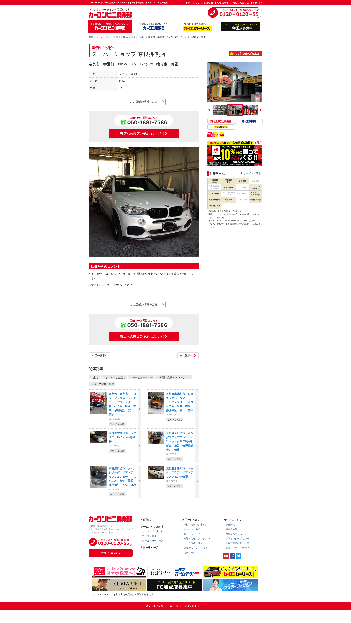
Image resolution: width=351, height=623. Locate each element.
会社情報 (208, 2)
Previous (209, 110)
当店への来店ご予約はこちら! (142, 134)
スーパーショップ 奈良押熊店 (112, 37)
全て (95, 377)
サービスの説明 (252, 173)
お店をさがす (150, 547)
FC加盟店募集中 (240, 26)
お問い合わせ (109, 553)
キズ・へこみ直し (115, 377)
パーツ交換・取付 (103, 383)
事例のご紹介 (138, 37)
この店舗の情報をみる (143, 101)
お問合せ (257, 2)
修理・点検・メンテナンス (175, 377)
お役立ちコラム (241, 2)
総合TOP (148, 519)
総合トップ (194, 2)
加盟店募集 (223, 2)
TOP (91, 37)
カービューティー (142, 377)
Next (260, 110)
